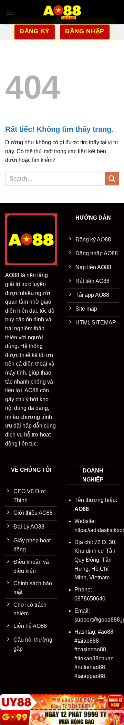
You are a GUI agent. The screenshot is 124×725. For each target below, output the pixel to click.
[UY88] (62, 702)
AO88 (12, 275)
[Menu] (9, 11)
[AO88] (62, 12)
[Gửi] (112, 178)
